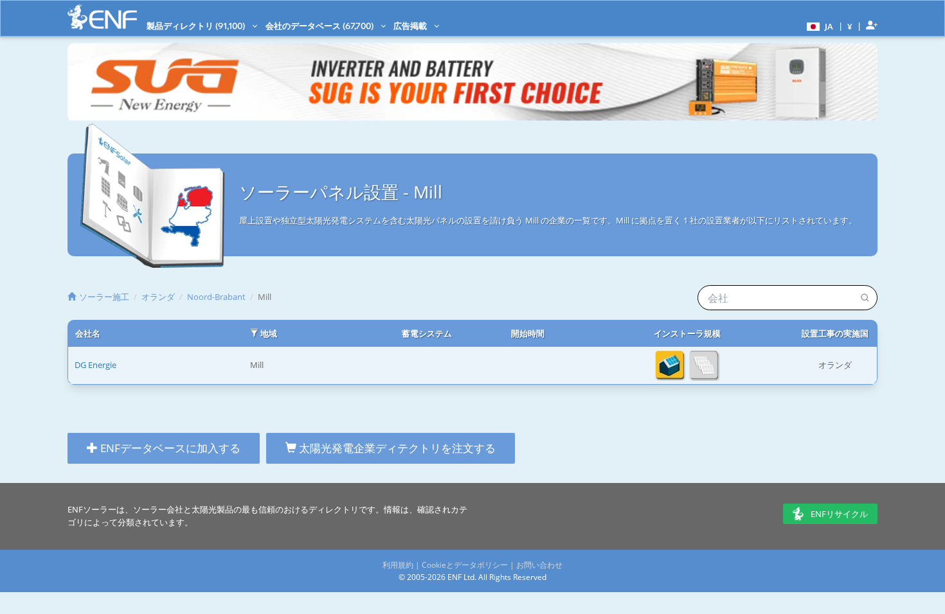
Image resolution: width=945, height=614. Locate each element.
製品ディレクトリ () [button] (197, 26)
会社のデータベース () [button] (320, 26)
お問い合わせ (539, 564)
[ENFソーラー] (102, 17)
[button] (818, 25)
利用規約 (397, 564)
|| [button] (849, 26)
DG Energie (95, 365)
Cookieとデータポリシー (465, 564)
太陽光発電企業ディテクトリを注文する (396, 448)
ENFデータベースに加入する (169, 448)
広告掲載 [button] (411, 26)
